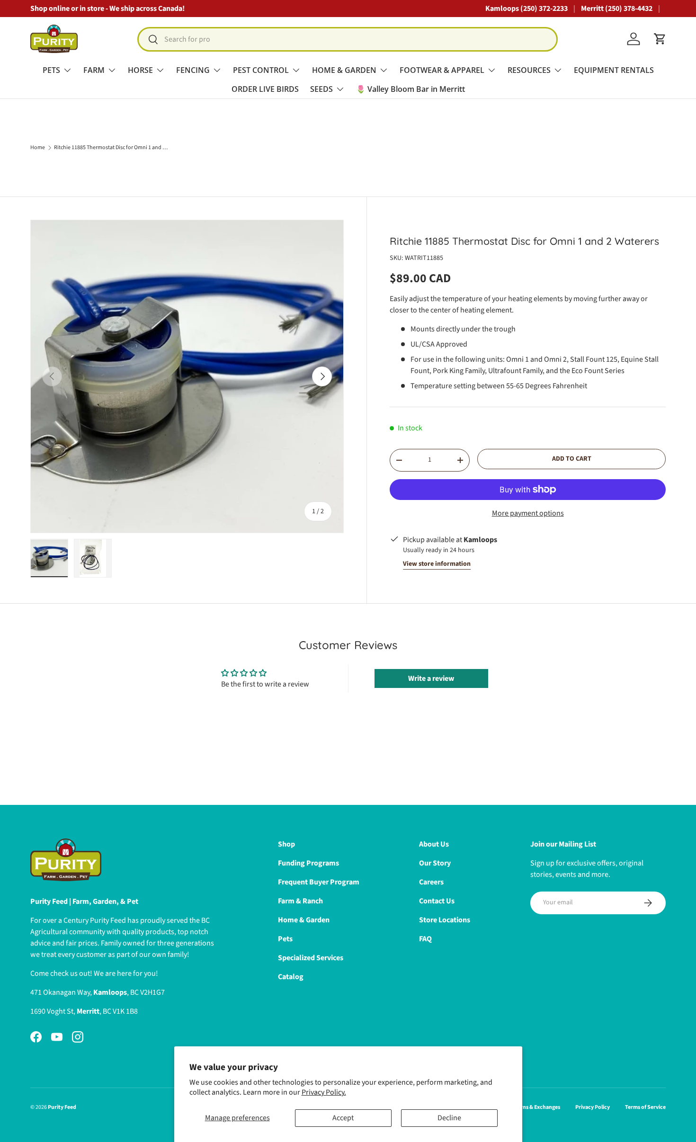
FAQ (425, 939)
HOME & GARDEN (344, 70)
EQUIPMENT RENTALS (614, 70)
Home (37, 148)
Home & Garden (304, 920)
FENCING (193, 70)
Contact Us (437, 901)
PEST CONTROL (261, 70)
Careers (431, 882)
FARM (94, 70)
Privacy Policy (592, 1107)
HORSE (140, 70)
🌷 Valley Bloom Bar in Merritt (410, 89)
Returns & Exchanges (534, 1107)
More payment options (528, 513)
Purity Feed (62, 1107)
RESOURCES (529, 70)
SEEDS (321, 89)
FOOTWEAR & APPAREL (442, 70)
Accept (343, 1118)
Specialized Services (310, 958)
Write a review (431, 678)
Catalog (290, 977)
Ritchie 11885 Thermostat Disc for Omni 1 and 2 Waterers (111, 148)
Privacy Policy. (324, 1092)
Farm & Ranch (300, 901)
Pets (285, 939)
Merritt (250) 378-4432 (616, 8)
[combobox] (347, 39)
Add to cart (571, 459)
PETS (51, 70)
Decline (449, 1118)
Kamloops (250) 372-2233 (526, 8)
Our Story (435, 863)
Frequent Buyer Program (318, 882)
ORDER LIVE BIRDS (265, 89)
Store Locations (444, 920)
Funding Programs (308, 863)
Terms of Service (645, 1107)
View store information (437, 564)
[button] (660, 38)
